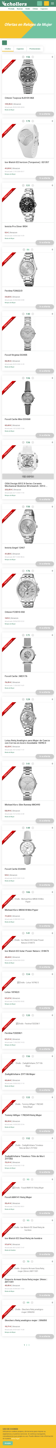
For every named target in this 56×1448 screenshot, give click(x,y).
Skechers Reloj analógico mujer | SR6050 (26, 1320)
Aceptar (8, 1443)
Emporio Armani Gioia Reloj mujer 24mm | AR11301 (26, 1280)
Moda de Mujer (9, 110)
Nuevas (20, 9)
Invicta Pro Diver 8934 (16, 226)
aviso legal (15, 1439)
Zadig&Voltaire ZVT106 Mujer (20, 1074)
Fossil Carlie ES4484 (15, 869)
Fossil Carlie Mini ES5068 (17, 419)
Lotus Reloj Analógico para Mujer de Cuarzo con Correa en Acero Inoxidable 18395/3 (27, 741)
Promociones (34, 49)
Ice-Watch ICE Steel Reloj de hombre (23, 1238)
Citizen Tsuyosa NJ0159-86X (19, 98)
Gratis (27, 9)
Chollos (8, 49)
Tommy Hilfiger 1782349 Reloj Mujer (23, 1115)
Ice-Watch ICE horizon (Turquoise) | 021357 (27, 162)
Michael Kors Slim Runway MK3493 (22, 805)
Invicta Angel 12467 (15, 548)
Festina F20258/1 (13, 1033)
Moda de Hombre (10, 1250)
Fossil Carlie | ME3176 (16, 676)
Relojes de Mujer (10, 174)
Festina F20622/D (14, 291)
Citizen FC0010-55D (15, 612)
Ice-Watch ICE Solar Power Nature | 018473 (27, 951)
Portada (11, 9)
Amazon (17, 104)
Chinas (35, 9)
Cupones (44, 9)
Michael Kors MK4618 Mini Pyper (21, 910)
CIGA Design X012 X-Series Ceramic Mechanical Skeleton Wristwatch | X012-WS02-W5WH (25, 484)
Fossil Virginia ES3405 (16, 355)
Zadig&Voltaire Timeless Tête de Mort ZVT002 (25, 1157)
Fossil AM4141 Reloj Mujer (18, 1197)
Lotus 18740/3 (12, 992)
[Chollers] (14, 3)
